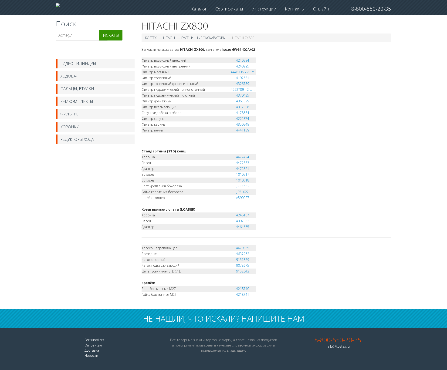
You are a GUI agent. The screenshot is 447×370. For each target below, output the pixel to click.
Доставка (92, 350)
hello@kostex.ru (338, 346)
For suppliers (94, 340)
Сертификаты (229, 9)
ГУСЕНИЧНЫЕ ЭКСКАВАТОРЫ (203, 38)
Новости (91, 355)
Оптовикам (93, 345)
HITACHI (169, 38)
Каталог (199, 9)
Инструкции (264, 9)
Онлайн (321, 9)
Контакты (295, 9)
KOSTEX (151, 38)
